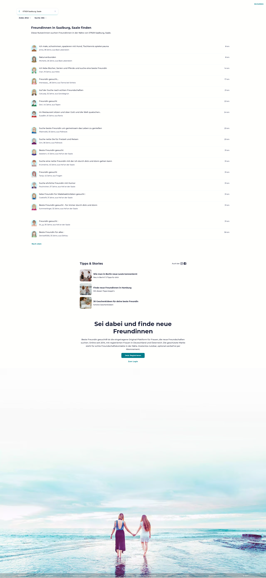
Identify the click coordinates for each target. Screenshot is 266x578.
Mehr (246, 575)
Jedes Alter (24, 18)
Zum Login (133, 361)
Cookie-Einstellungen (182, 575)
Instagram (181, 263)
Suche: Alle (40, 18)
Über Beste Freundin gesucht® (146, 575)
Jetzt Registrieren (133, 355)
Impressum (49, 575)
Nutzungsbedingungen (216, 575)
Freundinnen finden (79, 575)
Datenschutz (22, 575)
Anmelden (259, 4)
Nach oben (36, 244)
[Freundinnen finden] (20, 11)
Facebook (185, 263)
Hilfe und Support (111, 575)
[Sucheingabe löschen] (55, 11)
